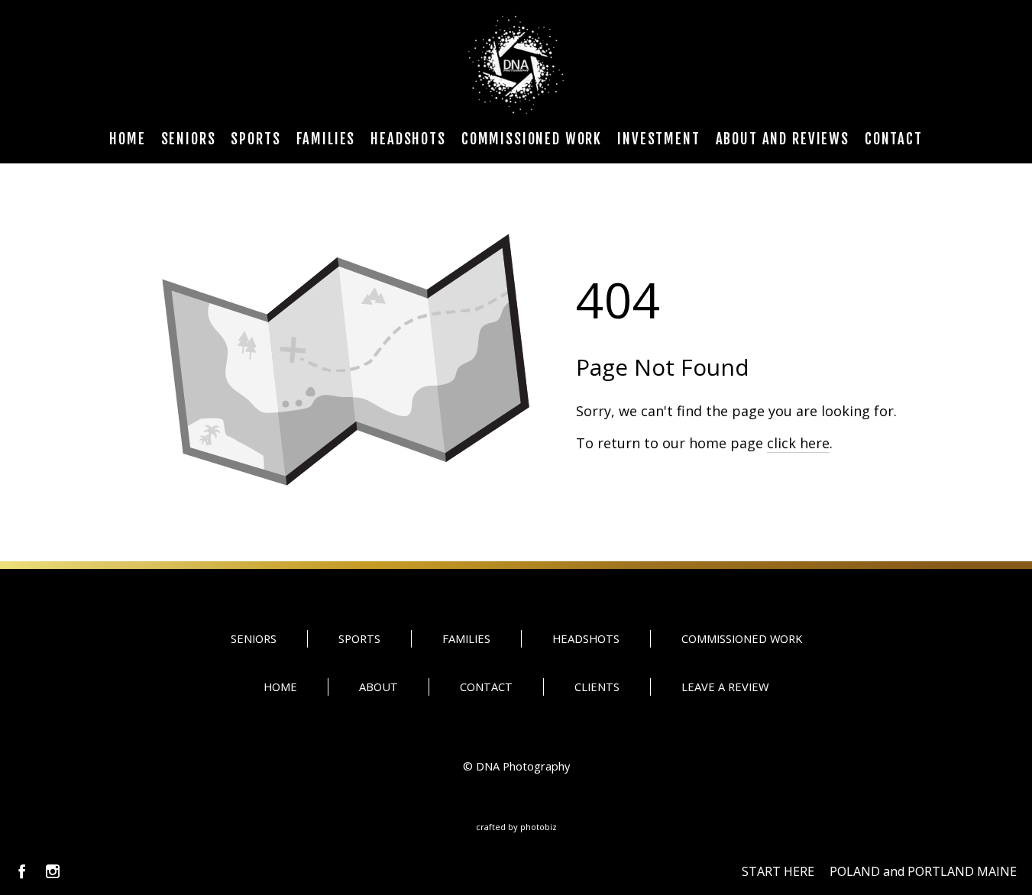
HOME (280, 686)
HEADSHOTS (586, 638)
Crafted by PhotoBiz (516, 826)
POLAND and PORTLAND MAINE (923, 871)
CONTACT (486, 686)
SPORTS (359, 638)
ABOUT (378, 686)
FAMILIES (466, 638)
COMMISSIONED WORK (741, 638)
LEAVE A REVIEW (724, 686)
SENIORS (254, 638)
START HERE (778, 871)
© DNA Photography (516, 766)
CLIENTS (597, 686)
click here (798, 443)
